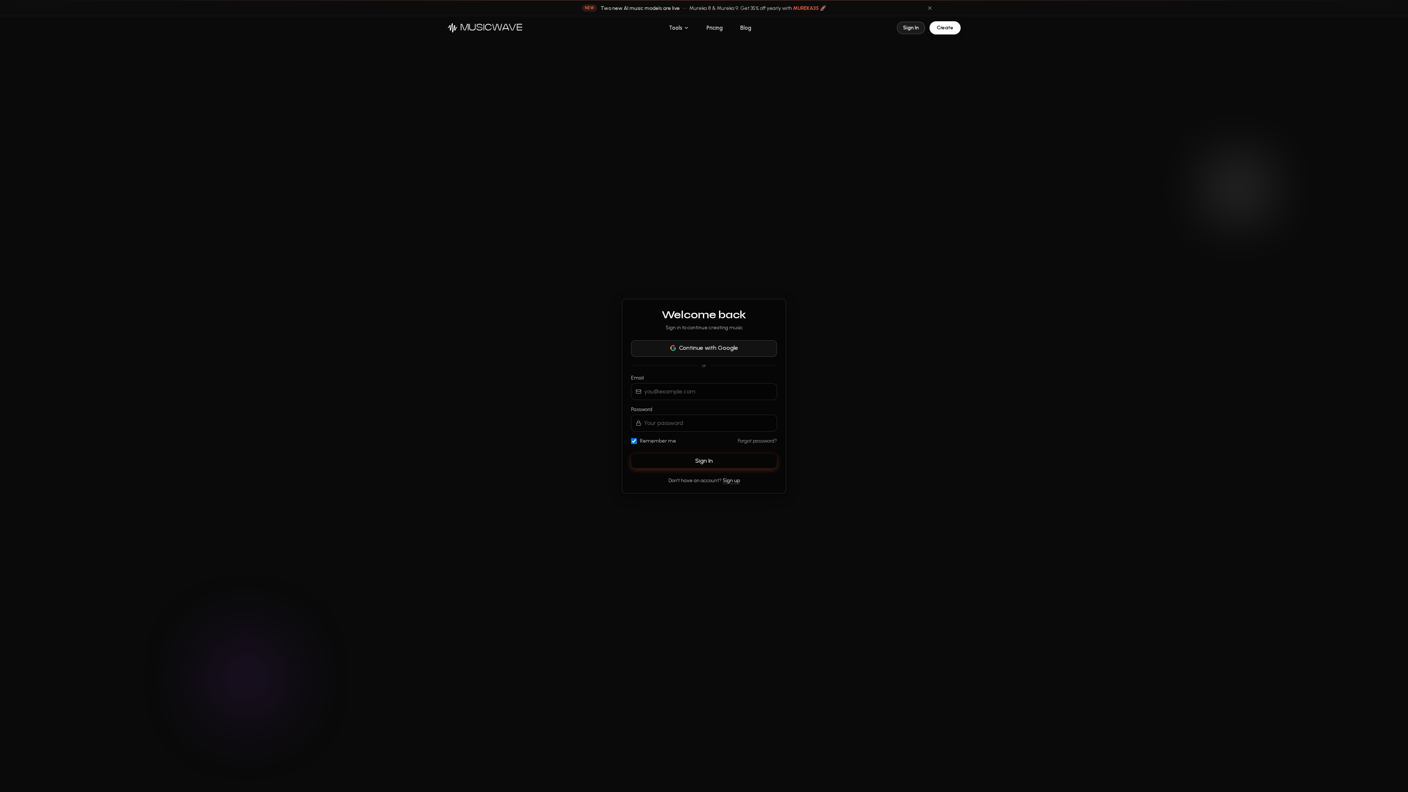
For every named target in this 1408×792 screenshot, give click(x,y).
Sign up (731, 480)
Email (637, 378)
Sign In (911, 28)
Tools (675, 28)
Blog (745, 28)
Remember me (658, 441)
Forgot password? (757, 441)
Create (945, 28)
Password (641, 409)
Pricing (715, 28)
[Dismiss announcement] (930, 8)
